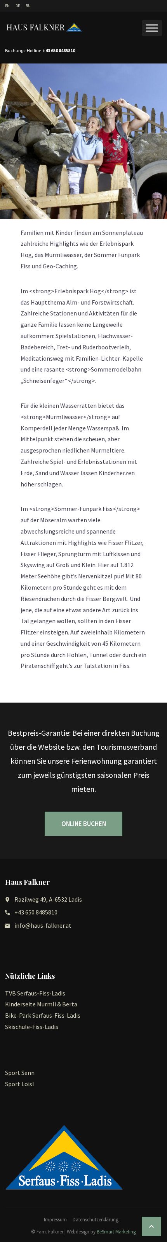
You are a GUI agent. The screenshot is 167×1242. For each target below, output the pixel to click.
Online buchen (83, 823)
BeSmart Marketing (116, 1231)
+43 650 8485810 (35, 912)
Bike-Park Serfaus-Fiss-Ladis (42, 1015)
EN (7, 5)
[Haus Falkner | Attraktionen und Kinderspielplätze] (44, 27)
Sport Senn (20, 1072)
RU (28, 5)
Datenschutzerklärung (95, 1219)
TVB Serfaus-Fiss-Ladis (35, 993)
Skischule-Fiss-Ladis (31, 1027)
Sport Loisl (19, 1084)
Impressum (55, 1219)
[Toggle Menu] (152, 28)
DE (18, 5)
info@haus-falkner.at (42, 925)
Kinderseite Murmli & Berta (41, 1004)
